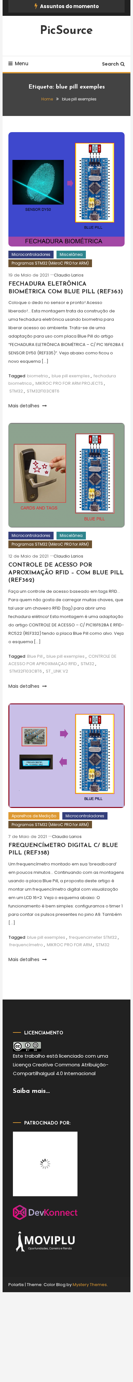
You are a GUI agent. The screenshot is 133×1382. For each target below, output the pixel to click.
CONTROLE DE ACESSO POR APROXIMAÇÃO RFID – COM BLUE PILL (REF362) (66, 572)
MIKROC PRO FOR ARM (69, 945)
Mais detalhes (24, 406)
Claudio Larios (69, 275)
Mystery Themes (90, 1285)
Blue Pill (35, 656)
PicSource (66, 31)
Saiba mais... (31, 1091)
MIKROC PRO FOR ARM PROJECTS (69, 383)
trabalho (35, 1055)
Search (110, 64)
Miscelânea (71, 254)
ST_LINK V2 (57, 671)
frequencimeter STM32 (93, 937)
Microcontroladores (31, 254)
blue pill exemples (71, 376)
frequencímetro (26, 945)
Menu (21, 63)
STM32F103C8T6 (43, 391)
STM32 (16, 391)
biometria (37, 376)
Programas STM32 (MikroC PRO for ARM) (50, 263)
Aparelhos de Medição (34, 816)
